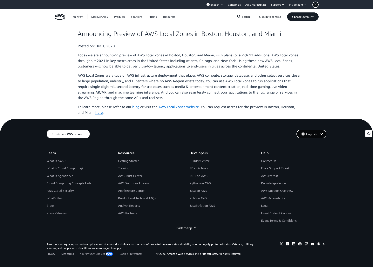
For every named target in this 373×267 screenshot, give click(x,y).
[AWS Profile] (315, 5)
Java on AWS (198, 191)
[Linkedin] (293, 244)
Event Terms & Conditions (279, 220)
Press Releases (57, 213)
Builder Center (199, 161)
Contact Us (268, 161)
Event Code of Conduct (277, 213)
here (99, 112)
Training (123, 168)
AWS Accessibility (273, 198)
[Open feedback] (368, 133)
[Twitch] (306, 244)
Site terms (67, 253)
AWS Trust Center (130, 176)
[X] (281, 244)
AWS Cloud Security (60, 191)
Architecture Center (131, 191)
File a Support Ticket (275, 168)
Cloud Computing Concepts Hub (69, 183)
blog (135, 107)
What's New (55, 198)
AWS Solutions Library (133, 183)
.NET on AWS (198, 176)
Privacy (51, 253)
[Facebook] (287, 244)
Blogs (50, 205)
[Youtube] (312, 244)
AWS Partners (127, 213)
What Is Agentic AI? (60, 176)
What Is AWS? (56, 161)
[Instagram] (300, 244)
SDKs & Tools (199, 168)
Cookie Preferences (130, 253)
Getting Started (128, 161)
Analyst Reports (129, 205)
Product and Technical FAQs (137, 198)
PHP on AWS (198, 198)
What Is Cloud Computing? (65, 168)
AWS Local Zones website (179, 107)
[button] (99, 16)
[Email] (324, 244)
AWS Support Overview (277, 191)
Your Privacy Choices (92, 253)
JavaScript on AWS (202, 205)
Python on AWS (200, 183)
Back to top (184, 228)
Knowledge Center (273, 183)
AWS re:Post (269, 176)
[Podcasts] (318, 244)
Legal (264, 205)
